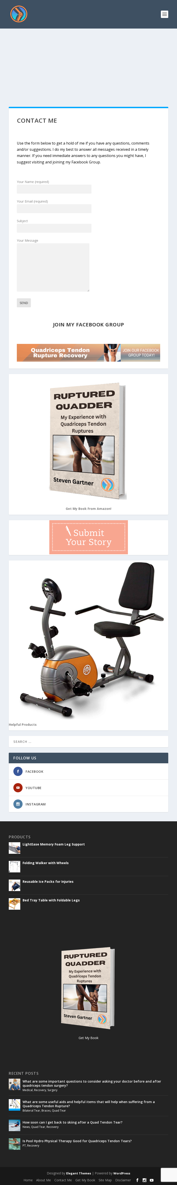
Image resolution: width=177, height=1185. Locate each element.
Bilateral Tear (31, 1110)
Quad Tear (59, 1110)
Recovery (40, 1090)
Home (28, 1180)
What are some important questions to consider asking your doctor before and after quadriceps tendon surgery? (92, 1083)
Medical (28, 1090)
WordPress (121, 1173)
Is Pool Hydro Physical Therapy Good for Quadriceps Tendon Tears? (77, 1141)
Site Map (105, 1180)
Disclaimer (123, 1180)
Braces (45, 1110)
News (26, 1127)
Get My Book (85, 1180)
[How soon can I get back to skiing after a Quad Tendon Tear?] (14, 1125)
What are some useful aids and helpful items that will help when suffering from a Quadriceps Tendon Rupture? (89, 1104)
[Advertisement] (88, 63)
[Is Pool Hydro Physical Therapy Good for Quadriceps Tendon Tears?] (14, 1144)
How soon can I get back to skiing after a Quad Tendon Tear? (72, 1122)
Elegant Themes (78, 1173)
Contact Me (63, 1180)
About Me (43, 1180)
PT (24, 1145)
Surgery (52, 1090)
